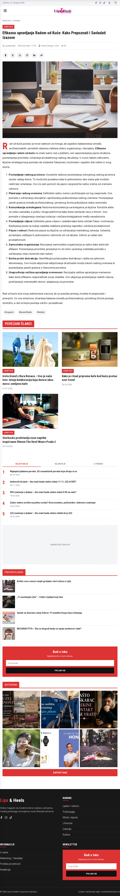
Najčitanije (21, 464)
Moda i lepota (70, 817)
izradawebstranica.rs (110, 892)
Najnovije (60, 464)
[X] (13, 55)
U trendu (98, 464)
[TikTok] (104, 3)
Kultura (66, 834)
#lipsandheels (25, 312)
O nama (4, 852)
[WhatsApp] (20, 55)
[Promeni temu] (109, 3)
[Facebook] (96, 3)
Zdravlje (67, 829)
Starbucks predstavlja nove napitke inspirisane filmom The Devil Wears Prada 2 (29, 440)
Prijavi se (60, 670)
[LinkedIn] (34, 55)
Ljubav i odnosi (71, 806)
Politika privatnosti (10, 863)
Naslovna (6, 20)
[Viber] (27, 55)
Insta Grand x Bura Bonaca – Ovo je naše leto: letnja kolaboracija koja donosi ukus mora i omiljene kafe (27, 380)
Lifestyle (16, 20)
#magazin (9, 312)
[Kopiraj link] (41, 55)
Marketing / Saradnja (11, 858)
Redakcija (5, 869)
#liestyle (41, 312)
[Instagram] (100, 3)
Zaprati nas (60, 772)
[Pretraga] (116, 3)
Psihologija (69, 811)
